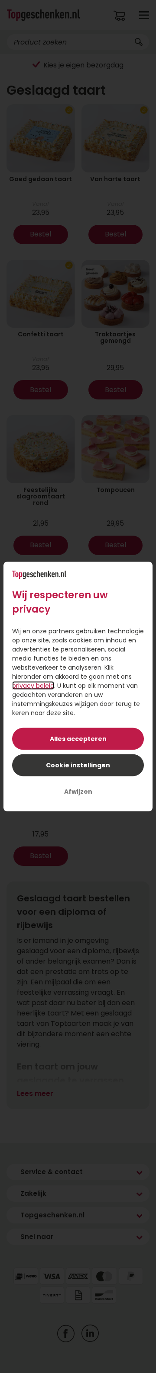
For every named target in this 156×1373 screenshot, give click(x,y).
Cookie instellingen (78, 765)
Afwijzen (78, 791)
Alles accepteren (78, 738)
